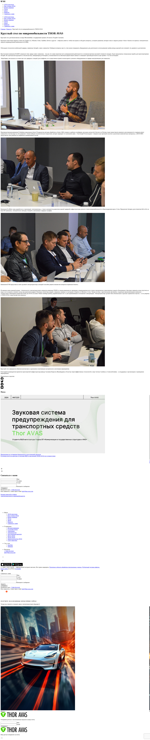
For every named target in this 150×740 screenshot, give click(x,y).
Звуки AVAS (11, 536)
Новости (6, 12)
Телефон (19, 481)
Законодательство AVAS (15, 539)
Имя (18, 479)
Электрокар (11, 531)
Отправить (4, 585)
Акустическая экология (15, 534)
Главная (3, 29)
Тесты (6, 9)
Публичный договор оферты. (91, 567)
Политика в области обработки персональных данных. (65, 567)
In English (18, 569)
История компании (13, 528)
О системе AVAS (13, 529)
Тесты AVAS (11, 537)
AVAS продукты (9, 4)
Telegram (10, 546)
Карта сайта (4, 569)
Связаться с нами (9, 14)
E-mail (18, 483)
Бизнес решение (9, 7)
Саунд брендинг (12, 540)
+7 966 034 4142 (15, 490)
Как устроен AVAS (9, 6)
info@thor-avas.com (27, 491)
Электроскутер (12, 532)
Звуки (6, 11)
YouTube (10, 545)
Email (18, 724)
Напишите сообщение (23, 486)
